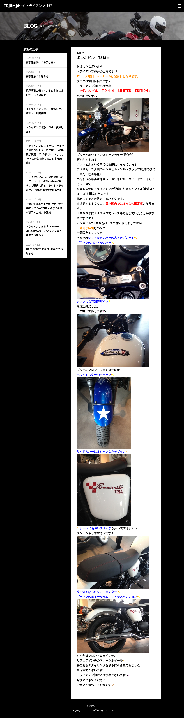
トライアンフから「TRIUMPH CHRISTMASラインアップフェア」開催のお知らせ (45, 231)
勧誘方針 (92, 706)
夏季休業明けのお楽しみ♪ (40, 62)
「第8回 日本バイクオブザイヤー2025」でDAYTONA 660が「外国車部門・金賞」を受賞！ (44, 208)
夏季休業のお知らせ (37, 76)
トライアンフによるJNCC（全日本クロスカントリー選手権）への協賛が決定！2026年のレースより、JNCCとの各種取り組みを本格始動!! (45, 154)
